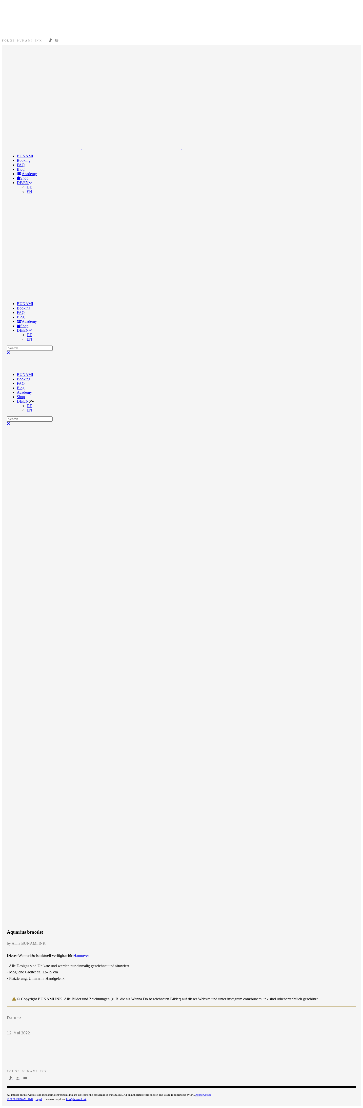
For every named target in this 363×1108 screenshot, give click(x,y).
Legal (39, 1099)
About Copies (203, 1094)
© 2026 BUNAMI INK (20, 1099)
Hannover (81, 955)
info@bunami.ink (76, 1099)
